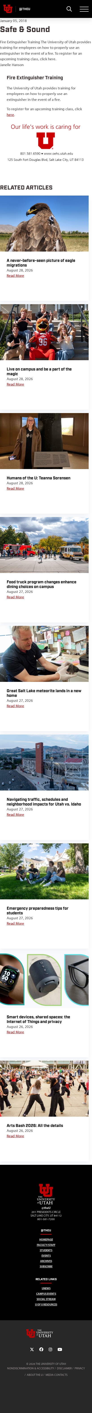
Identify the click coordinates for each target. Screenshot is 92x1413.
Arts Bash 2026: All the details (35, 1125)
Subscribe (46, 1266)
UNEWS (46, 1288)
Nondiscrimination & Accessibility (30, 1368)
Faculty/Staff (46, 1245)
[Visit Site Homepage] (46, 1203)
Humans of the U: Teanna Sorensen (38, 478)
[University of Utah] (46, 1333)
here (10, 114)
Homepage (46, 1239)
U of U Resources (46, 1304)
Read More (15, 275)
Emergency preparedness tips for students (38, 911)
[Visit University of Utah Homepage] (7, 9)
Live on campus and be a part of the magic (39, 372)
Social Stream (46, 1299)
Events (46, 1255)
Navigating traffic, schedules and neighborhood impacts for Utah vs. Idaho (44, 802)
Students (46, 1250)
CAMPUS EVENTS (46, 1293)
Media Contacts (56, 1374)
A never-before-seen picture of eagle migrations (41, 263)
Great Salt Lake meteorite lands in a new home (44, 693)
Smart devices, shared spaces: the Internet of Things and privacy (38, 1019)
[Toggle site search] (69, 9)
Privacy (80, 1368)
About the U (35, 1374)
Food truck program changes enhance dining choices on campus (41, 584)
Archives (46, 1261)
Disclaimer (64, 1368)
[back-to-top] (86, 1404)
